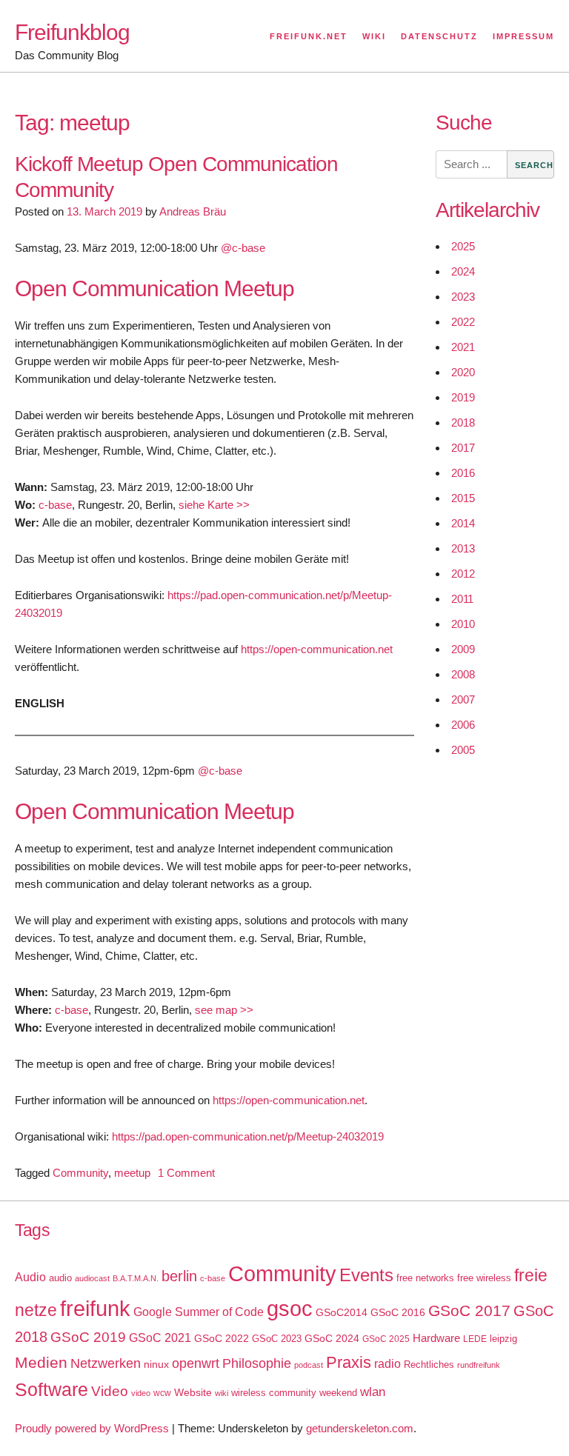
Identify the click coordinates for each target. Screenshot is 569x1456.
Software (51, 1390)
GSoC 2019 (88, 1337)
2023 (463, 296)
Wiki (374, 36)
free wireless (484, 1277)
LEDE (475, 1339)
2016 (463, 473)
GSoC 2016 (397, 1312)
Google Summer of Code (198, 1311)
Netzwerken (105, 1363)
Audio (30, 1277)
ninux (156, 1364)
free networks (425, 1277)
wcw (162, 1393)
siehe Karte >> (214, 504)
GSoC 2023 (277, 1338)
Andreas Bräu (192, 211)
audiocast (92, 1278)
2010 (463, 624)
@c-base (243, 247)
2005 (463, 750)
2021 (463, 347)
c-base (55, 504)
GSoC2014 (341, 1312)
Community (80, 1172)
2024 (463, 271)
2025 (463, 246)
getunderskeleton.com (359, 1428)
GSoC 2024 (332, 1338)
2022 (463, 321)
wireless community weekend (294, 1392)
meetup (132, 1172)
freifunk (95, 1308)
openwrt (195, 1363)
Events (366, 1275)
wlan (372, 1392)
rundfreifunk (478, 1364)
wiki (221, 1393)
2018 (463, 422)
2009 (463, 649)
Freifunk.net (308, 36)
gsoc (290, 1308)
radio (387, 1364)
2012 (463, 573)
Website (193, 1392)
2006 (463, 724)
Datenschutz (439, 36)
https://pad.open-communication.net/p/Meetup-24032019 (248, 1136)
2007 (463, 699)
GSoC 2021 (160, 1338)
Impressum (523, 36)
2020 (463, 372)
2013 (463, 548)
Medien (41, 1363)
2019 (463, 397)
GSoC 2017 (469, 1310)
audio (60, 1277)
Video (109, 1391)
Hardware (436, 1338)
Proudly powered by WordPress (92, 1428)
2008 (463, 674)
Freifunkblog (72, 32)
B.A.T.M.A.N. (136, 1278)
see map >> (224, 1009)
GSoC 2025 (386, 1339)
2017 (463, 447)
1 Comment (186, 1172)
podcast (308, 1364)
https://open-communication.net (317, 649)
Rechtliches (429, 1364)
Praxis (348, 1362)
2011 (462, 598)
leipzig (503, 1338)
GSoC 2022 (221, 1338)
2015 (463, 498)
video (140, 1393)
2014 (463, 523)
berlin (179, 1276)
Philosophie (256, 1363)
